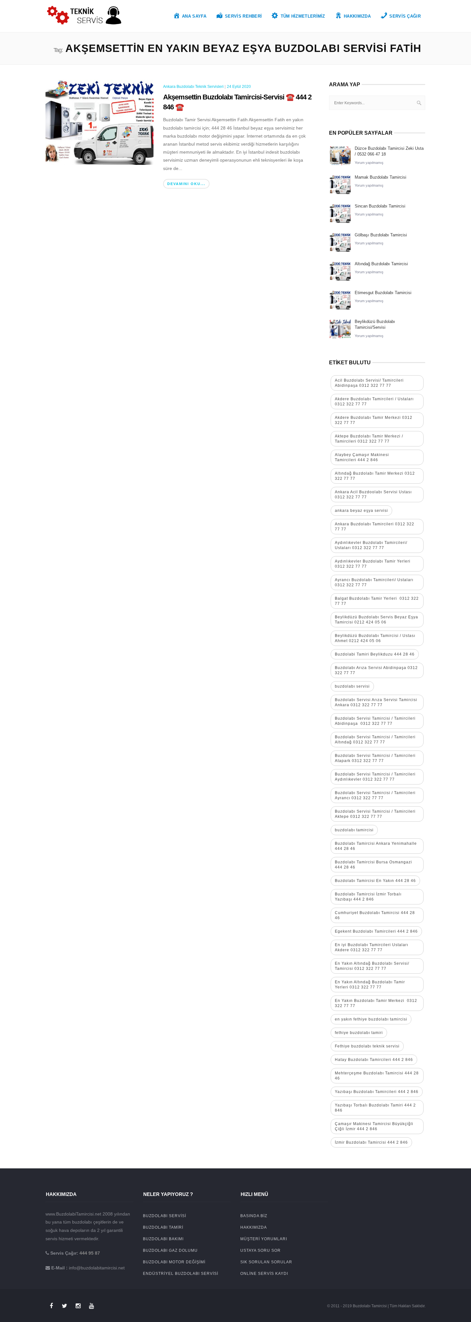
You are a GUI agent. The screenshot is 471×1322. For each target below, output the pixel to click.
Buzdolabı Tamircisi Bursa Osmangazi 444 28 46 (373, 864)
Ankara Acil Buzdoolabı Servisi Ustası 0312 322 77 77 (373, 494)
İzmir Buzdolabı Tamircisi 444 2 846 (371, 1142)
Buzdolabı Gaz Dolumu (170, 1250)
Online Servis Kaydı (264, 1273)
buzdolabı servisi (352, 686)
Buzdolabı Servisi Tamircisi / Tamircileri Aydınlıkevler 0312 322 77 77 (375, 777)
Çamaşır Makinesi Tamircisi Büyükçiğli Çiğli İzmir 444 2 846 (374, 1126)
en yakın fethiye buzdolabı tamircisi (371, 1019)
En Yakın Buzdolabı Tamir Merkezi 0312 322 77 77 (376, 1003)
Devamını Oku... (186, 184)
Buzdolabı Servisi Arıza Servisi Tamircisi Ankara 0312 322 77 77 (376, 702)
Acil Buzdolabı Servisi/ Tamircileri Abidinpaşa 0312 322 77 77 (369, 383)
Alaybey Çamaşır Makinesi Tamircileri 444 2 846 (362, 457)
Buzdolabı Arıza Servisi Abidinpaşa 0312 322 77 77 (376, 670)
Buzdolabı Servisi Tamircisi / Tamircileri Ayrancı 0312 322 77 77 (375, 795)
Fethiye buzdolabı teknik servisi (367, 1046)
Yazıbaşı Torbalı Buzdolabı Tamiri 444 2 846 (375, 1108)
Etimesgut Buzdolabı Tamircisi (383, 292)
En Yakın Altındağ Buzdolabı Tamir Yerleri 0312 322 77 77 (370, 984)
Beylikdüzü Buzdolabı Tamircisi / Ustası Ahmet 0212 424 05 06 (375, 638)
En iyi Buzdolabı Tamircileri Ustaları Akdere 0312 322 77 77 (371, 947)
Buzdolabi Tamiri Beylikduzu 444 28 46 (375, 654)
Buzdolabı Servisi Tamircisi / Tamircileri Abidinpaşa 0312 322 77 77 (375, 721)
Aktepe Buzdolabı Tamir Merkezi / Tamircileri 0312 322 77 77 (369, 439)
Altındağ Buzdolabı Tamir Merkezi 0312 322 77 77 (375, 476)
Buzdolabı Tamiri (163, 1227)
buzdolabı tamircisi (354, 830)
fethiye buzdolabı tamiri (359, 1032)
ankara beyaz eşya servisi (361, 510)
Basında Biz (253, 1216)
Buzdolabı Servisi (164, 1216)
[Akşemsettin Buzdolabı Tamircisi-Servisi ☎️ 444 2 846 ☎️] (99, 121)
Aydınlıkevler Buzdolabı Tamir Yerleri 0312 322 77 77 (372, 564)
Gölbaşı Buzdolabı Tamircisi (381, 235)
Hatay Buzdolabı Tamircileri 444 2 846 (374, 1059)
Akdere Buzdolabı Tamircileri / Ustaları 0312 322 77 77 (374, 401)
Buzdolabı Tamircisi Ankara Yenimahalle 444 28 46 (376, 846)
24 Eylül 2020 (239, 86)
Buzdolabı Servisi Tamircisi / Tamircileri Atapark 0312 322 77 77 (375, 758)
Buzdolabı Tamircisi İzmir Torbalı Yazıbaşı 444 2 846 (368, 897)
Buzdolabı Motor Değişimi (174, 1262)
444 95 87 (89, 1253)
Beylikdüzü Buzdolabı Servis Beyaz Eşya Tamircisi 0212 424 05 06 (376, 619)
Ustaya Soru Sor (260, 1250)
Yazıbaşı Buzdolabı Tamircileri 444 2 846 (376, 1091)
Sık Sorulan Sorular (266, 1262)
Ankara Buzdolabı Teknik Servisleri (193, 86)
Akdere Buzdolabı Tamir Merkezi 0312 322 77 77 (373, 420)
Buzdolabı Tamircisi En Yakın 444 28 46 (375, 880)
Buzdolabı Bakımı (163, 1239)
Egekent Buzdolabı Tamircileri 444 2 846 (376, 931)
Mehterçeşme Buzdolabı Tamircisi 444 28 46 (377, 1075)
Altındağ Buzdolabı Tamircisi (381, 263)
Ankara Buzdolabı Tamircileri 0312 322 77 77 (374, 526)
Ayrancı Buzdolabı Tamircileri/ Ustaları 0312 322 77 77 (374, 582)
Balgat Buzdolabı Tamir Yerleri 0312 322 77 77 (377, 601)
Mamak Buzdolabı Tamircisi (380, 177)
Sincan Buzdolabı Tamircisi (380, 206)
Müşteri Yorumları (263, 1239)
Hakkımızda (253, 1227)
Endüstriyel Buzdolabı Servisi (180, 1273)
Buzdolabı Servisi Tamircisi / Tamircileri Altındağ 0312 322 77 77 (375, 739)
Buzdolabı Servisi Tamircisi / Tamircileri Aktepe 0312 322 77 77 (376, 814)
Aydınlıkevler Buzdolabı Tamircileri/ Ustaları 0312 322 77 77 (371, 545)
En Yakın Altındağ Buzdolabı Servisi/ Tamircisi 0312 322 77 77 (372, 966)
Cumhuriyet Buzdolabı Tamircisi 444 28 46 (375, 915)
